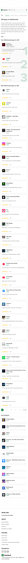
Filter (2, 36)
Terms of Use (4, 537)
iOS (2, 15)
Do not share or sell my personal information (11, 542)
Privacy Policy (4, 535)
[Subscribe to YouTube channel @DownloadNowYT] (8, 551)
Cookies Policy (4, 540)
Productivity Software (14, 15)
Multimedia (7, 15)
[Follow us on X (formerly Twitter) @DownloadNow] (5, 551)
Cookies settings (5, 544)
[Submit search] (9, 10)
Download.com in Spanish (7, 528)
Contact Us (4, 526)
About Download (5, 522)
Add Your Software (5, 524)
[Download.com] (4, 10)
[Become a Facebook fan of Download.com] (3, 551)
